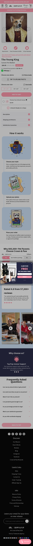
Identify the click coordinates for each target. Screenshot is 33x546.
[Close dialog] (31, 263)
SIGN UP (24, 276)
